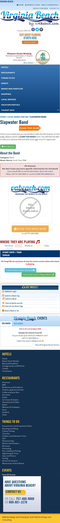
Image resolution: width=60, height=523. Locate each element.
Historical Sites (8, 441)
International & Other (10, 402)
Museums (6, 446)
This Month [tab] (6, 324)
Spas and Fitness (9, 456)
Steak (4, 414)
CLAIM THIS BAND (27, 136)
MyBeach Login (10, 291)
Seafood (5, 412)
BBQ (4, 385)
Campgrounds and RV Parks (13, 366)
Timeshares (7, 371)
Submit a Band (10, 299)
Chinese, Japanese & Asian (13, 390)
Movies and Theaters (10, 443)
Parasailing (6, 448)
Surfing (5, 458)
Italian (4, 404)
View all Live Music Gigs (14, 306)
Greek (4, 397)
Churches (6, 433)
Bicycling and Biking (10, 428)
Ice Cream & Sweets (10, 400)
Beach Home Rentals (10, 361)
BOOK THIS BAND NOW (31, 229)
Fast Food (6, 395)
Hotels (4, 358)
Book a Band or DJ (12, 311)
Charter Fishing (8, 431)
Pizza (4, 410)
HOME (3, 117)
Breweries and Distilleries (12, 387)
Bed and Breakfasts (10, 363)
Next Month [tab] (18, 324)
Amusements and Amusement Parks (17, 426)
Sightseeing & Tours (10, 453)
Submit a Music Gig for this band (19, 270)
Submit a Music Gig (12, 296)
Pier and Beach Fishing (11, 451)
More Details (28, 63)
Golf (4, 438)
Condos (5, 368)
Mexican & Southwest (11, 407)
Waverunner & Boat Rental (13, 463)
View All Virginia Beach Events (47, 345)
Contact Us (13, 492)
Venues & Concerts (10, 461)
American (6, 382)
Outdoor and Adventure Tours (14, 436)
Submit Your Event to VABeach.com (29, 341)
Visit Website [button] (8, 146)
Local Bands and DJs (18, 117)
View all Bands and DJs (13, 303)
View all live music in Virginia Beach (37, 274)
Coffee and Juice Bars (11, 392)
